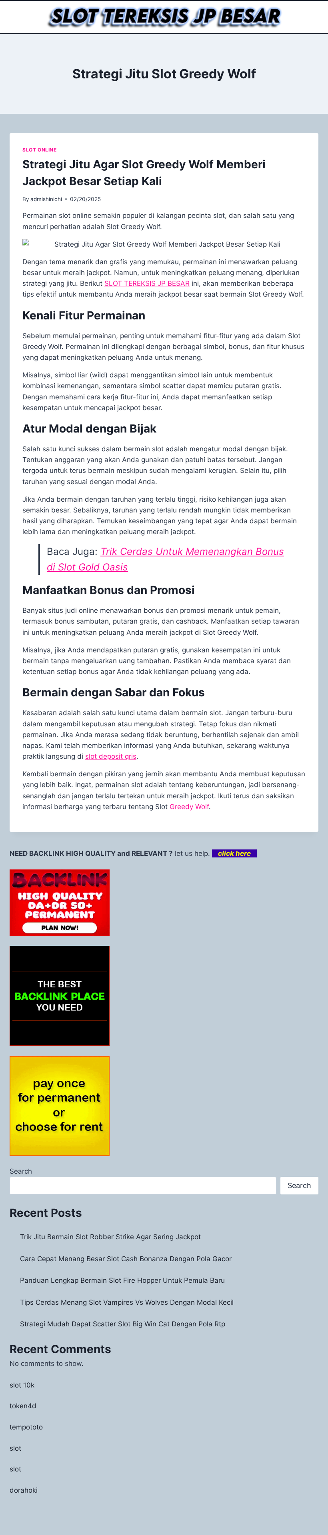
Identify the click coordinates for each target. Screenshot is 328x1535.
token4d (23, 1406)
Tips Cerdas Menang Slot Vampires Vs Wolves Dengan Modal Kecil (127, 1302)
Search (21, 1171)
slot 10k (22, 1385)
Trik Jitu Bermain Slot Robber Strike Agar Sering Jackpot (110, 1237)
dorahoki (24, 1490)
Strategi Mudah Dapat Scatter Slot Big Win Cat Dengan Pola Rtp (122, 1324)
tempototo (26, 1427)
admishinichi (46, 199)
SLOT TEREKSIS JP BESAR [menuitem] (147, 283)
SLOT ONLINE (39, 150)
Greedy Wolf (189, 807)
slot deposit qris (110, 756)
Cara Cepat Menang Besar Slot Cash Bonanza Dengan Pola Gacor (126, 1259)
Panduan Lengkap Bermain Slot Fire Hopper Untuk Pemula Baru (122, 1280)
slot (15, 1448)
